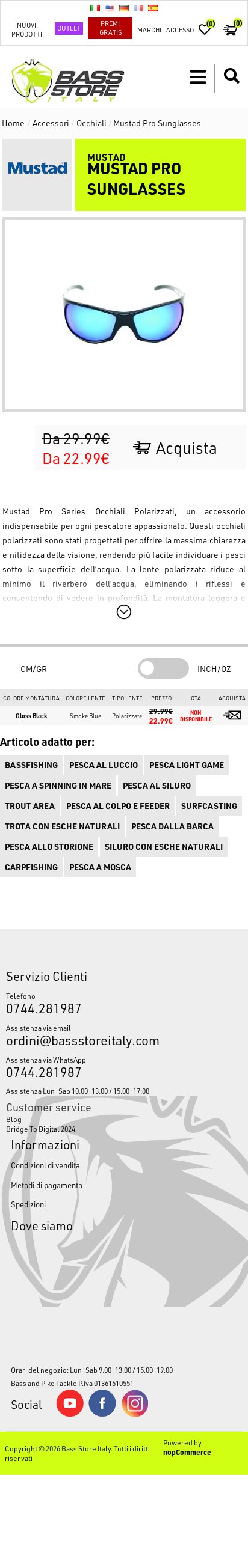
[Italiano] (95, 8)
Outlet (69, 27)
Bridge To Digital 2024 (40, 1129)
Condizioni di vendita (45, 1165)
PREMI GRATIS (110, 28)
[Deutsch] (124, 8)
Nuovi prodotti (26, 29)
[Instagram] (135, 1414)
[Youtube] (70, 1414)
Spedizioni (28, 1204)
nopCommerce (187, 1452)
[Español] (153, 8)
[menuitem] (123, 1119)
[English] (109, 8)
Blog (14, 1119)
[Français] (138, 8)
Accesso (180, 29)
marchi (149, 29)
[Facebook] (102, 1413)
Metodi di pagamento (46, 1185)
